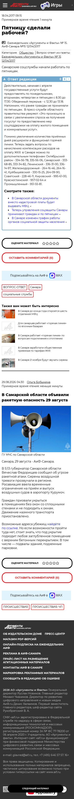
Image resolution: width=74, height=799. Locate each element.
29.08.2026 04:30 (13, 382)
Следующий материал (35, 788)
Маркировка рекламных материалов (33, 673)
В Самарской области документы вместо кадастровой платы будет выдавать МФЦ (33, 202)
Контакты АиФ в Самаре (23, 667)
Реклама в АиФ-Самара (22, 653)
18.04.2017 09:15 (12, 15)
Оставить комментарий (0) (31, 258)
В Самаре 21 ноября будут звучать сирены (43, 359)
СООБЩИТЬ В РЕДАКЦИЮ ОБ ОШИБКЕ (31, 678)
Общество (26, 52)
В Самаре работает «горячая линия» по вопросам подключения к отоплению (41, 337)
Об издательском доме (22, 634)
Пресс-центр (55, 634)
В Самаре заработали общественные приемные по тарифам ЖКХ (40, 349)
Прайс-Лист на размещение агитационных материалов (26, 660)
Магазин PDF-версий (19, 639)
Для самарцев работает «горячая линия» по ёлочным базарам (42, 325)
